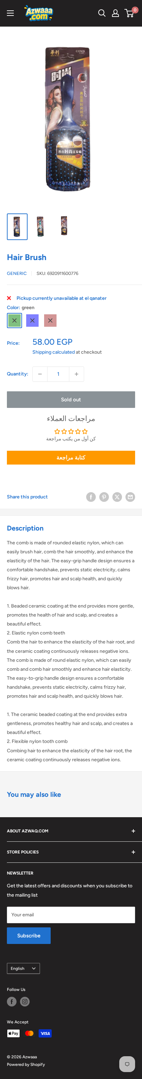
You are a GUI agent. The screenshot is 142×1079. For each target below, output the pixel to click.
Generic (17, 273)
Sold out (71, 400)
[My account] (115, 13)
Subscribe (28, 936)
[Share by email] (130, 497)
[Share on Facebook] (91, 497)
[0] (129, 13)
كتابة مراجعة (71, 457)
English (17, 968)
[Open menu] (10, 13)
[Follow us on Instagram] (25, 1001)
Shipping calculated (53, 352)
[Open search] (102, 13)
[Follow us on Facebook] (12, 1001)
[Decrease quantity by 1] (40, 374)
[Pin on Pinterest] (104, 497)
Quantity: (17, 374)
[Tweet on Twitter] (117, 497)
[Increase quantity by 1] (76, 374)
